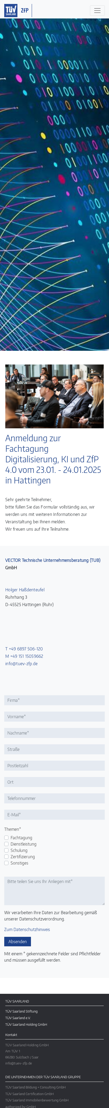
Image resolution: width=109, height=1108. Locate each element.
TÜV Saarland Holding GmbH (26, 1024)
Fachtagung (16, 837)
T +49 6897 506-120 (24, 648)
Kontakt (11, 1034)
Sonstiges (16, 863)
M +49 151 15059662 (24, 656)
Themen (10, 829)
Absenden (17, 941)
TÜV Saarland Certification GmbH (29, 1093)
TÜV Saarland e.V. (18, 1017)
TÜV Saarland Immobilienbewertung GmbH (37, 1100)
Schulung (16, 850)
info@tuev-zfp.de (21, 663)
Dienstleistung (16, 844)
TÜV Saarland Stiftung (21, 1011)
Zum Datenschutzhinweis (27, 929)
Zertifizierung (16, 856)
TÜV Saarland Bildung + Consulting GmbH (35, 1087)
